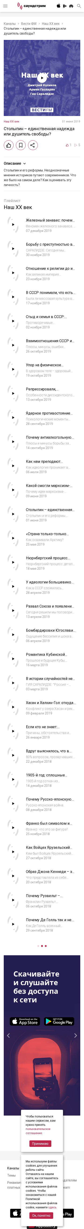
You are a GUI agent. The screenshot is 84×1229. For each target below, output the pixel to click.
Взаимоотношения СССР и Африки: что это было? (49, 343)
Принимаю (40, 1143)
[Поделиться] (33, 145)
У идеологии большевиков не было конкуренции (50, 584)
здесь (52, 1207)
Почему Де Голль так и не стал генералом (48, 922)
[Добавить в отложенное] (21, 145)
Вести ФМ (28, 24)
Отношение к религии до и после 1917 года (49, 270)
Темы (11, 1175)
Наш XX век (51, 24)
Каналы (10, 24)
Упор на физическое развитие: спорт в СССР (46, 367)
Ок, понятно (41, 1215)
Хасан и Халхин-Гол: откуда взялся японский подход (49, 705)
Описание (12, 163)
